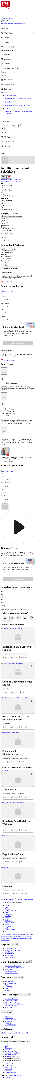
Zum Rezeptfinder (8, 282)
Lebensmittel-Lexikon (11, 1000)
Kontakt (7, 990)
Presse (6, 988)
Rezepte (19, 111)
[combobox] (10, 126)
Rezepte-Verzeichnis (11, 1002)
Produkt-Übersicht (10, 971)
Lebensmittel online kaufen (13, 966)
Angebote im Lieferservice (13, 950)
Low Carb (11, 179)
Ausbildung (8, 987)
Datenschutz (8, 1048)
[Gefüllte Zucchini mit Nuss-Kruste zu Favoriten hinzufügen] (31, 666)
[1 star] (5, 618)
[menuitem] (18, 28)
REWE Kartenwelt (10, 1019)
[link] (20, 97)
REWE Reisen (9, 1016)
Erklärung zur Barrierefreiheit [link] (13, 1060)
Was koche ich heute (11, 1005)
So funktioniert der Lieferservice (14, 967)
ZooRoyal (8, 1023)
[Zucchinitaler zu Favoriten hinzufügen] (31, 774)
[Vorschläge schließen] (3, 128)
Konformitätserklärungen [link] (12, 1058)
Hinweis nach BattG (11, 1055)
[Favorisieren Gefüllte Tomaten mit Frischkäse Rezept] (8, 177)
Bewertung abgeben (7, 621)
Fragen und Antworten (11, 999)
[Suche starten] (20, 125)
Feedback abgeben (18, 343)
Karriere (7, 985)
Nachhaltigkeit (9, 981)
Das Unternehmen (10, 983)
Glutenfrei (18, 179)
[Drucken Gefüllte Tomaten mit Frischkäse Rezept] (3, 177)
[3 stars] (18, 618)
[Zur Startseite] (7, 12)
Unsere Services (9, 954)
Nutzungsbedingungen (11, 1051)
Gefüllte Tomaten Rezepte (25, 899)
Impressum (8, 1049)
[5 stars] (31, 618)
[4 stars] (25, 618)
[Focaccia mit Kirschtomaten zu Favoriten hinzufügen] (31, 735)
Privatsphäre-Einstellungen (13, 1053)
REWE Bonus (9, 952)
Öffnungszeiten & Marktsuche (14, 1004)
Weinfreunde (8, 1021)
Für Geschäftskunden (11, 973)
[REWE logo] (4, 92)
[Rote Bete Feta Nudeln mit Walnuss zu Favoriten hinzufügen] (31, 805)
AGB (6, 1046)
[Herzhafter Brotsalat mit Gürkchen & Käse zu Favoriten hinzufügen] (31, 701)
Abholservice (9, 969)
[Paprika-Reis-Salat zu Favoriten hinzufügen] (31, 838)
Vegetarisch (4, 179)
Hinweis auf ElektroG (11, 1056)
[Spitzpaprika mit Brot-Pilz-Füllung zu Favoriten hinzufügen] (31, 631)
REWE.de (4, 899)
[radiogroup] (18, 618)
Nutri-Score (8, 1007)
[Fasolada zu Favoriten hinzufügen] (31, 870)
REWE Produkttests (11, 957)
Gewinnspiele (9, 955)
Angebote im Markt (11, 948)
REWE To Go (9, 1018)
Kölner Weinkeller (10, 1025)
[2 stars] (11, 618)
